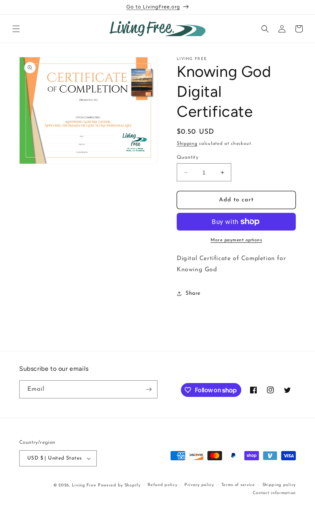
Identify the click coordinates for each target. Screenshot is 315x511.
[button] (16, 28)
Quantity (187, 157)
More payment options (236, 240)
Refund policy (162, 485)
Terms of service (238, 485)
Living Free (84, 485)
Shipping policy (279, 485)
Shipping (187, 143)
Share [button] (193, 293)
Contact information (274, 493)
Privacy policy (199, 485)
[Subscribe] (148, 389)
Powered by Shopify (119, 485)
